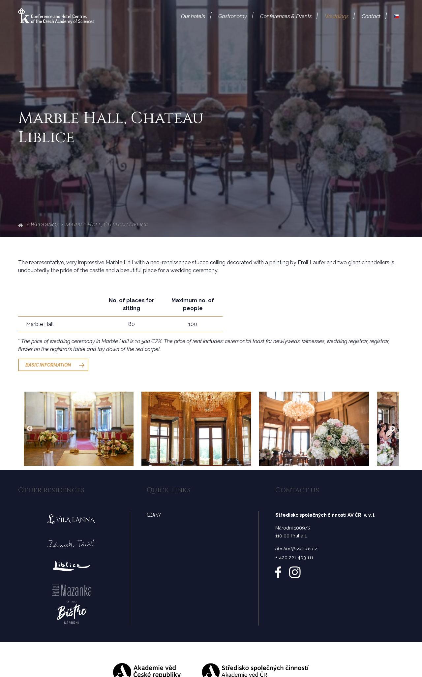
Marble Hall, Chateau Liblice (106, 225)
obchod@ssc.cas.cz (296, 548)
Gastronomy (232, 16)
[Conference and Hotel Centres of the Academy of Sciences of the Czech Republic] (56, 16)
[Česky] (396, 16)
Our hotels (193, 16)
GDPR (154, 515)
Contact (371, 16)
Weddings (336, 16)
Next (392, 429)
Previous (29, 429)
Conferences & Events (286, 16)
